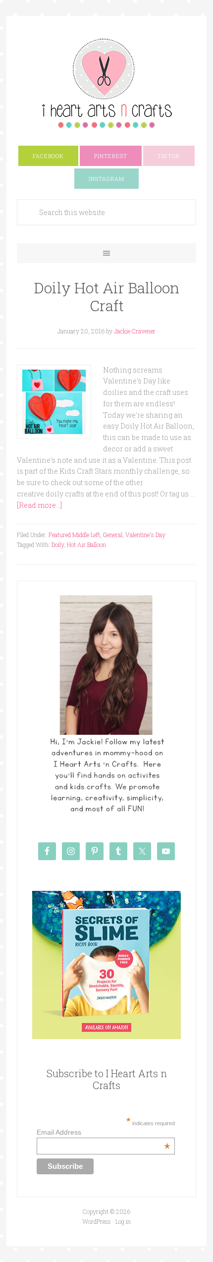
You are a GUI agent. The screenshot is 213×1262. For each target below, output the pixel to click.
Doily (58, 545)
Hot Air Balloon (86, 545)
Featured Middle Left (74, 535)
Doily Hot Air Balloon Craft (106, 296)
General (112, 535)
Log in (123, 1221)
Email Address (103, 1132)
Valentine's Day (145, 535)
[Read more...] (39, 505)
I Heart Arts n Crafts (106, 83)
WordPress (96, 1221)
